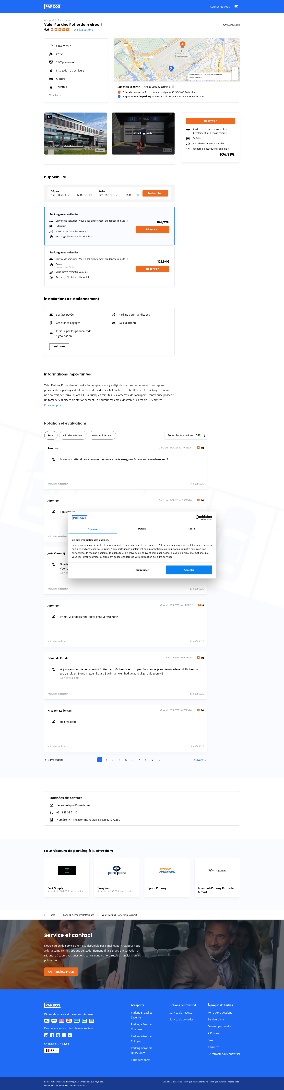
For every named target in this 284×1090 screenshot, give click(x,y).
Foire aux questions (220, 1012)
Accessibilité (233, 1081)
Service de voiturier (181, 1019)
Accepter (189, 569)
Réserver (152, 229)
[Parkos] (52, 6)
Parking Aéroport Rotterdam (78, 915)
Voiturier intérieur (102, 435)
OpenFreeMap (195, 74)
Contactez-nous (61, 971)
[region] (177, 59)
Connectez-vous (220, 6)
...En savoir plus (69, 678)
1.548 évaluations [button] (82, 29)
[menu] (173, 86)
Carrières (213, 1047)
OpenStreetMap (195, 78)
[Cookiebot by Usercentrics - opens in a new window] (198, 517)
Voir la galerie (143, 133)
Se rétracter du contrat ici (224, 1054)
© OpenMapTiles (207, 74)
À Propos (213, 1033)
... (159, 760)
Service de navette (180, 1012)
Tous (50, 435)
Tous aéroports (140, 1060)
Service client (216, 1019)
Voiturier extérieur (73, 435)
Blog (210, 1040)
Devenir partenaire (219, 1026)
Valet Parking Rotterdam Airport (119, 915)
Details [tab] (142, 528)
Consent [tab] (93, 529)
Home (52, 915)
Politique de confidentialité (196, 1081)
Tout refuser (141, 569)
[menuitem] (173, 86)
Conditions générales (172, 1081)
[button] (182, 44)
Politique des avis (218, 1081)
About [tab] (191, 528)
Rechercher (155, 193)
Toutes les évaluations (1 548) (184, 435)
